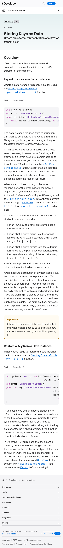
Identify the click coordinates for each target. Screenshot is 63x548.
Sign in (51, 3)
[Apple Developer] (9, 3)
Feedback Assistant (10, 534)
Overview (11, 58)
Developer (13, 480)
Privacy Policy (21, 544)
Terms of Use (7, 544)
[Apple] (4, 480)
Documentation (16, 10)
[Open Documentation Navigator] (4, 10)
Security (8, 21)
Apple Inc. (22, 540)
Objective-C (18, 100)
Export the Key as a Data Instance (27, 79)
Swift (6, 100)
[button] (43, 3)
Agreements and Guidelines (41, 544)
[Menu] (59, 3)
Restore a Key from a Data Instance (28, 346)
